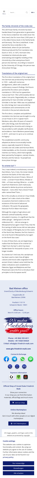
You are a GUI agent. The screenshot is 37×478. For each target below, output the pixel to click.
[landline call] (10, 366)
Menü (4, 14)
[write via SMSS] (30, 359)
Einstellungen (18, 468)
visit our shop (20, 403)
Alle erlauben (18, 473)
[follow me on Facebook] (6, 359)
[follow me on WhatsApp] (22, 359)
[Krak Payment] (25, 377)
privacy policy (8, 457)
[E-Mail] (24, 366)
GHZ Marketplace (19, 423)
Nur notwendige (18, 463)
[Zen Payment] (11, 377)
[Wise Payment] (18, 377)
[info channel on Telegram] (14, 359)
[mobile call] (17, 366)
